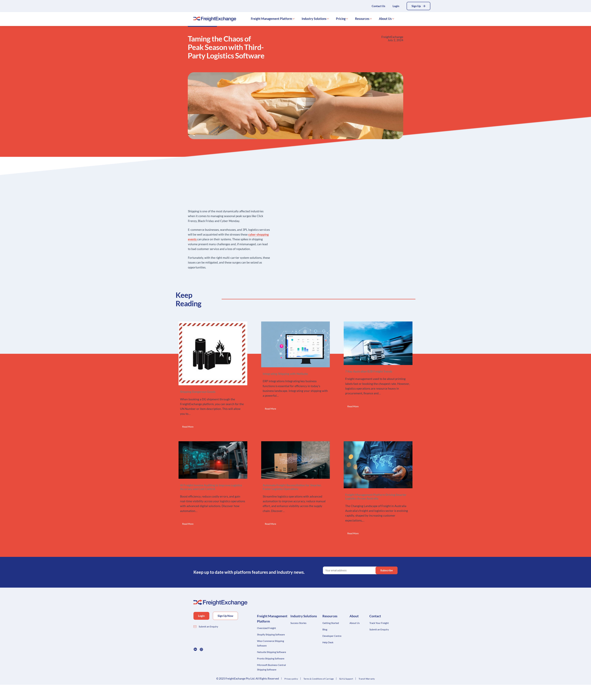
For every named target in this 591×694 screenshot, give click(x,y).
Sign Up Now (225, 615)
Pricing (341, 18)
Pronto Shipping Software (270, 658)
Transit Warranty (367, 678)
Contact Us (378, 6)
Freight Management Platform (271, 18)
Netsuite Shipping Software (271, 651)
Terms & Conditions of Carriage (319, 678)
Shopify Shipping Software (271, 634)
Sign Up (416, 6)
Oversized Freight (266, 628)
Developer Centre (331, 635)
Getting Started (330, 622)
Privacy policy (291, 678)
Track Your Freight (379, 622)
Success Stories (298, 622)
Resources (362, 18)
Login (396, 6)
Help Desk (327, 642)
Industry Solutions (314, 18)
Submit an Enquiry (208, 626)
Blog (324, 629)
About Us (385, 18)
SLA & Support (346, 678)
